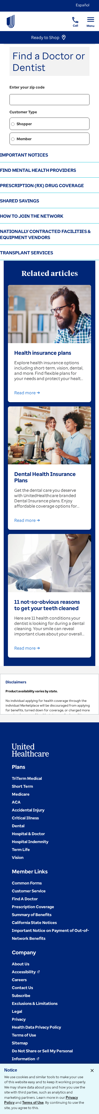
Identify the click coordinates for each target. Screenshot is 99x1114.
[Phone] (72, 17)
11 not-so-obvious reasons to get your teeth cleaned (47, 605)
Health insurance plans (42, 352)
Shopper (24, 123)
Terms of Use (33, 1103)
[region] (49, 694)
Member (24, 138)
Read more (25, 392)
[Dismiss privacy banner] (92, 1070)
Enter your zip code (27, 87)
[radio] (13, 124)
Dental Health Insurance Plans (45, 477)
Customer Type (23, 111)
